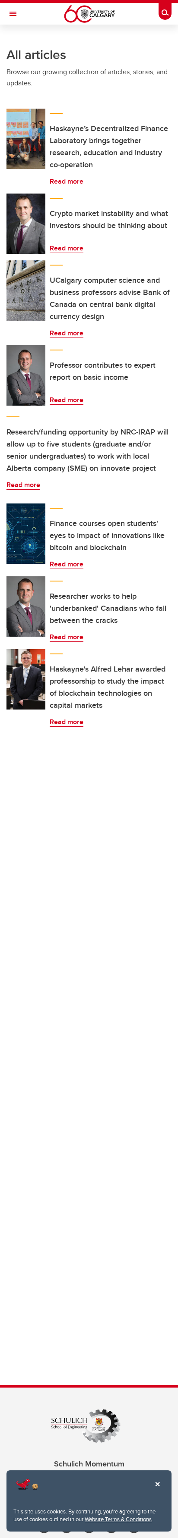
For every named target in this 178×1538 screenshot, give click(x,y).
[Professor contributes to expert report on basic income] (25, 375)
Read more (66, 181)
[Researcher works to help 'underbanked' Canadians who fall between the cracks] (25, 606)
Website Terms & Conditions (118, 1519)
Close (157, 1490)
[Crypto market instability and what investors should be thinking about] (25, 224)
